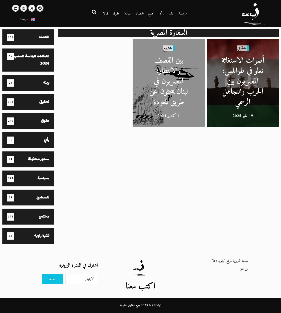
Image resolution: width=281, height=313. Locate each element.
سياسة (127, 14)
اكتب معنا (140, 286)
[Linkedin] (15, 8)
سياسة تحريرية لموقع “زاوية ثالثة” (230, 261)
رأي (161, 14)
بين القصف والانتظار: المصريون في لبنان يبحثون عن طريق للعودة (168, 81)
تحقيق (171, 14)
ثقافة (105, 14)
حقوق (116, 14)
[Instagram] (23, 8)
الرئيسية (183, 14)
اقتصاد (140, 14)
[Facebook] (39, 8)
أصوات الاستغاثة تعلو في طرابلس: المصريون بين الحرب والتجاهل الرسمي (243, 81)
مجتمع (151, 14)
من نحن (244, 269)
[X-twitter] (31, 8)
